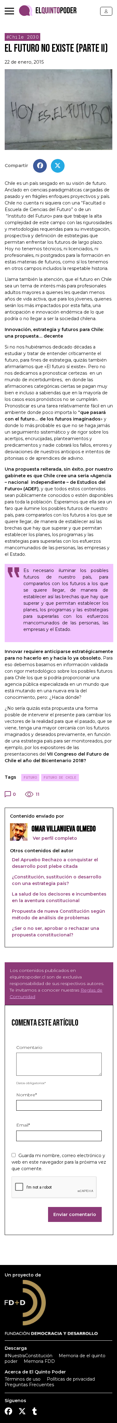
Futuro (30, 777)
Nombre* (26, 1095)
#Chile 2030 (22, 37)
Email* (23, 1125)
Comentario (29, 1047)
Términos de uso (23, 1379)
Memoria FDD (39, 1361)
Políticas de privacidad (71, 1379)
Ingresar (106, 11)
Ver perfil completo (54, 838)
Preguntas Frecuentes (29, 1384)
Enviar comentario (74, 1214)
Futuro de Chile (60, 777)
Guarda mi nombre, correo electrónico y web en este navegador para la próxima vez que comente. (59, 1162)
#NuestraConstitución (28, 1355)
